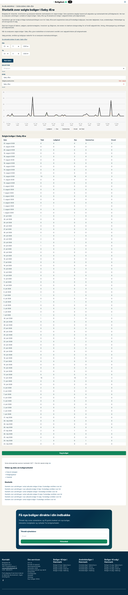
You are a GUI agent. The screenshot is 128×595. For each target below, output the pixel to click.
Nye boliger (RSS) (34, 579)
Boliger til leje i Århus (60, 567)
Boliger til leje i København (62, 565)
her (50, 463)
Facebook (3, 580)
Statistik (30, 575)
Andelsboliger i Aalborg (86, 570)
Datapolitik (31, 572)
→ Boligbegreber (10, 474)
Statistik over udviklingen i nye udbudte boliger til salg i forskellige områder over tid (33, 497)
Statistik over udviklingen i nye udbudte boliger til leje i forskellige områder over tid (33, 489)
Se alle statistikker (8, 6)
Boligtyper (6, 65)
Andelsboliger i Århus (86, 567)
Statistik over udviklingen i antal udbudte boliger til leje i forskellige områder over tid (33, 486)
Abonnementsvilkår (34, 566)
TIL (3, 50)
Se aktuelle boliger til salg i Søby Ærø (14, 39)
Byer (3, 74)
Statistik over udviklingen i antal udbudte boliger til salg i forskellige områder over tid (33, 494)
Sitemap (30, 577)
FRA (3, 43)
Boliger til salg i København (113, 565)
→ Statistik (8, 477)
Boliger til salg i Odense (112, 569)
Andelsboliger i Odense (86, 569)
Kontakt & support (34, 564)
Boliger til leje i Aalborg (60, 570)
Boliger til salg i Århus (111, 567)
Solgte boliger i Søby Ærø (25, 6)
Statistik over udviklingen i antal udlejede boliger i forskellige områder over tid (31, 491)
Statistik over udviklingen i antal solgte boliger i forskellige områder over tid (30, 499)
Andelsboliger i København (88, 565)
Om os (30, 562)
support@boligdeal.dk (9, 568)
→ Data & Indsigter (11, 472)
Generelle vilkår (33, 568)
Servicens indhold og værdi (37, 570)
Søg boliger (64, 453)
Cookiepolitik (32, 573)
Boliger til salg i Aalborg (112, 570)
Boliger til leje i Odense (60, 569)
